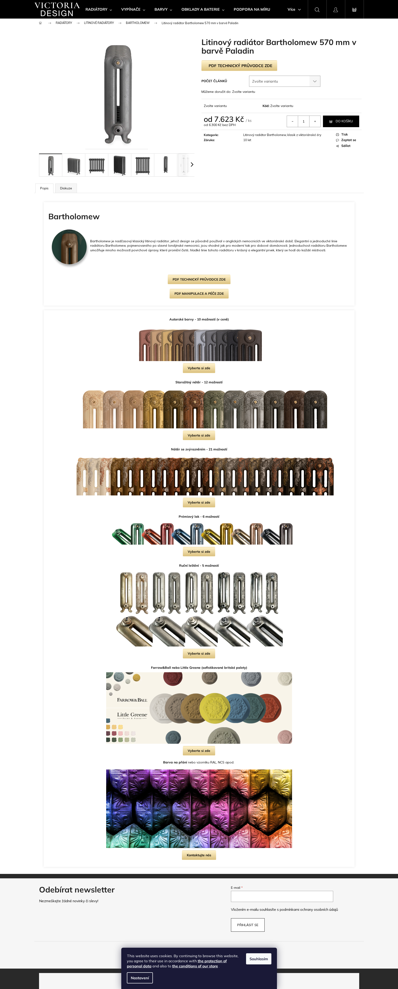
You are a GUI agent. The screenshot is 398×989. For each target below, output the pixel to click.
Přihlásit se (247, 925)
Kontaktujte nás (199, 855)
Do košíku (344, 121)
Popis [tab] (44, 188)
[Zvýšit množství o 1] (314, 121)
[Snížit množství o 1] (292, 121)
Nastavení (140, 978)
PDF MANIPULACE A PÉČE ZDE (199, 293)
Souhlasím (259, 959)
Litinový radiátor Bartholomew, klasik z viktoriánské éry (282, 135)
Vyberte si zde (199, 368)
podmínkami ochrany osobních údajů (309, 909)
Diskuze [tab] (66, 188)
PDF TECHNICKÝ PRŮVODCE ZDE (240, 65)
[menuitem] (99, 9)
